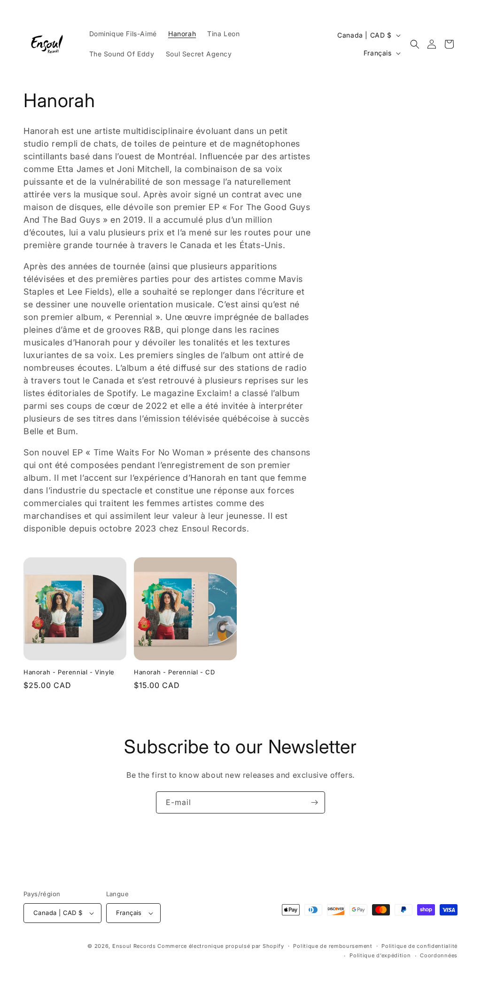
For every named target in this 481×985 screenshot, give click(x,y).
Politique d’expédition (380, 955)
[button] (414, 44)
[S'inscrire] (314, 802)
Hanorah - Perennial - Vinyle (69, 672)
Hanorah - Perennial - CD (174, 672)
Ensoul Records (134, 946)
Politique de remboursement (332, 946)
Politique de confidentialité (419, 946)
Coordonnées (439, 955)
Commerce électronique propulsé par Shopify (220, 946)
